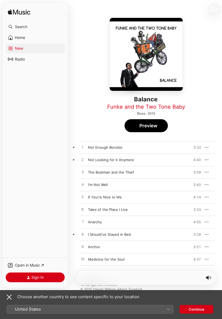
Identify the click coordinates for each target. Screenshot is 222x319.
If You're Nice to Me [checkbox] (105, 197)
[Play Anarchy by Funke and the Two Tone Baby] (82, 222)
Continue (196, 309)
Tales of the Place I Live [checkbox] (108, 209)
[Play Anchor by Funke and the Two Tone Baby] (82, 246)
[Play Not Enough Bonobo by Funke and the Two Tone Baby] (82, 147)
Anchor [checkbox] (94, 247)
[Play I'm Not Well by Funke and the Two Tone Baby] (82, 184)
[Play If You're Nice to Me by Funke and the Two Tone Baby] (82, 197)
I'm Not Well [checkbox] (98, 184)
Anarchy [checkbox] (95, 222)
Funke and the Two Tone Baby (146, 107)
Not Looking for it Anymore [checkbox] (111, 160)
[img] (19, 12)
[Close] (9, 297)
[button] (35, 26)
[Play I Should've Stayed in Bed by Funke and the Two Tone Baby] (82, 234)
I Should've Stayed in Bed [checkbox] (109, 234)
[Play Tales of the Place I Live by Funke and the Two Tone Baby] (82, 209)
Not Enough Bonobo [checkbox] (105, 147)
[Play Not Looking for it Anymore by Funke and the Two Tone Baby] (82, 159)
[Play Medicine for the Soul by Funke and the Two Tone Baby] (82, 259)
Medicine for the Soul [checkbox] (106, 259)
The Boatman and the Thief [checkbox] (111, 172)
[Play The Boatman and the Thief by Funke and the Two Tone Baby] (82, 172)
